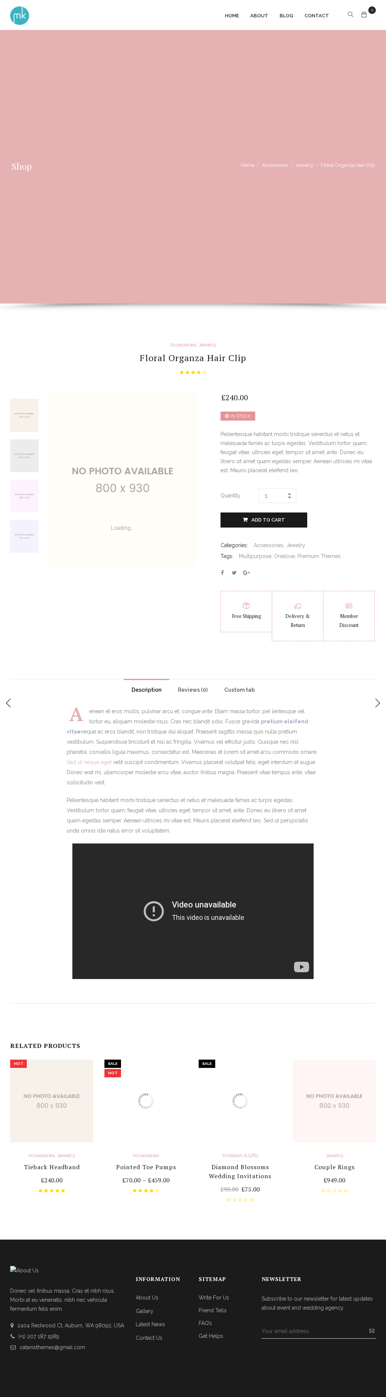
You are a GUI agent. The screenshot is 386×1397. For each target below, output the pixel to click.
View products (146, 1180)
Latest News (150, 1324)
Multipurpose (255, 556)
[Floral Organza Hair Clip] (222, 573)
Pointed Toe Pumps (146, 1167)
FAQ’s (205, 1323)
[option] (24, 415)
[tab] (146, 688)
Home (247, 165)
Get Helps (211, 1336)
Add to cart (268, 520)
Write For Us (214, 1298)
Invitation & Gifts (240, 1155)
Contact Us (149, 1338)
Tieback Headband (52, 1167)
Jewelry (304, 165)
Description (146, 690)
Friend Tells (213, 1310)
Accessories (275, 165)
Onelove (284, 556)
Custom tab (239, 690)
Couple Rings (334, 1167)
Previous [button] (24, 399)
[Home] (19, 14)
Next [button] (24, 552)
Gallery (144, 1311)
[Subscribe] (372, 1331)
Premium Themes (319, 556)
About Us (147, 1298)
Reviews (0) (193, 690)
